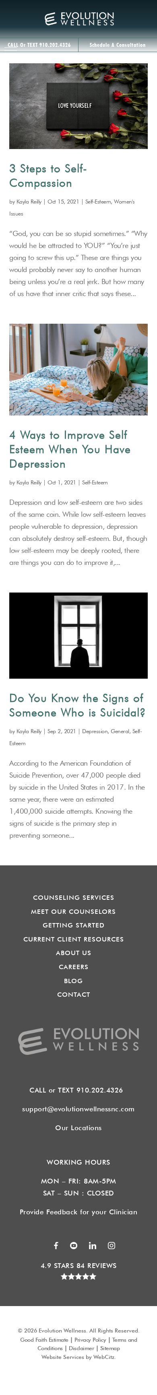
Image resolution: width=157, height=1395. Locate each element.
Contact (73, 994)
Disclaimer (81, 1348)
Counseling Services (73, 897)
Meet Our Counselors (73, 911)
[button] (10, 50)
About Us (73, 953)
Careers (74, 967)
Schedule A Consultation (118, 45)
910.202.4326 (102, 1090)
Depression (94, 731)
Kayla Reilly (29, 201)
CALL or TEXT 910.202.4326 (39, 45)
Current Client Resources (73, 939)
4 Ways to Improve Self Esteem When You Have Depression (70, 449)
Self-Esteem (98, 201)
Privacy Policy (90, 1340)
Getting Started (74, 925)
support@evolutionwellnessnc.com (78, 1109)
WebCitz (103, 1357)
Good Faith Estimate (44, 1340)
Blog (73, 981)
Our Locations (78, 1128)
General (120, 731)
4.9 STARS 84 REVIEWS (79, 1266)
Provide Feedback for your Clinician (79, 1212)
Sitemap (110, 1348)
